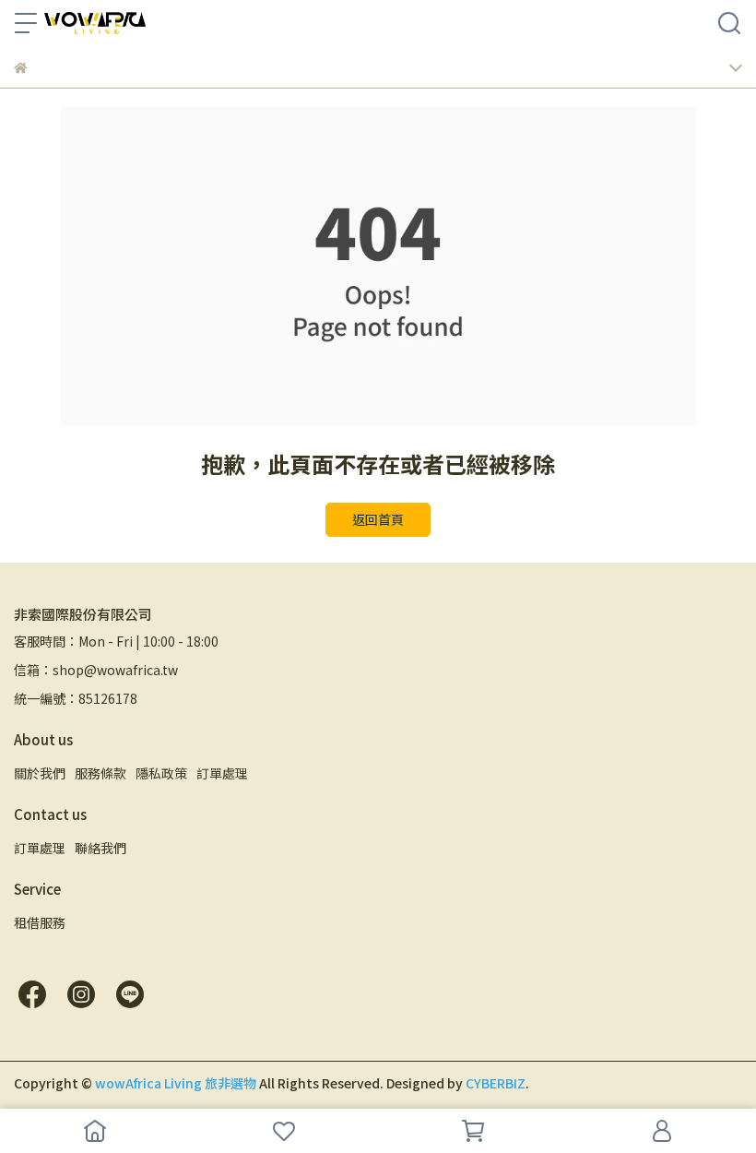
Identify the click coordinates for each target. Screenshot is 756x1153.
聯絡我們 (100, 847)
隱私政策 (161, 773)
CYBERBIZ (496, 1083)
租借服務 (39, 922)
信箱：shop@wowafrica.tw (96, 669)
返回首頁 (378, 519)
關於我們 (39, 773)
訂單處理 (222, 773)
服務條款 (100, 773)
